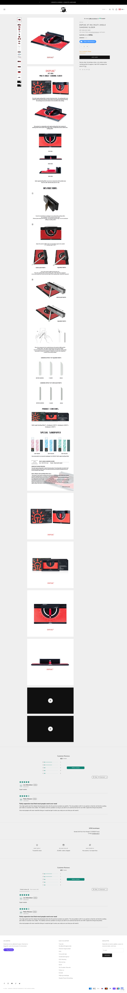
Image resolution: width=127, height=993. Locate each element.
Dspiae (81, 22)
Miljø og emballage (64, 975)
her (85, 66)
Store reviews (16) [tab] (34, 889)
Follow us (61, 970)
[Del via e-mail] (89, 69)
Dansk (103, 9)
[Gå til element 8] (19, 85)
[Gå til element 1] (19, 20)
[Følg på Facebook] (4, 983)
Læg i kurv (95, 57)
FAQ (60, 951)
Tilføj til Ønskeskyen (89, 41)
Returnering (62, 962)
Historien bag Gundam (65, 948)
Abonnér (107, 955)
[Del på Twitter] (84, 69)
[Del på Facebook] (82, 69)
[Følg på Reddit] (19, 983)
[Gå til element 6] (19, 77)
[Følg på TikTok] (15, 983)
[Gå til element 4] (19, 67)
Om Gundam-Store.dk (64, 967)
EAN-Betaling (62, 959)
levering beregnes (94, 32)
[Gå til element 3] (19, 61)
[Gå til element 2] (19, 40)
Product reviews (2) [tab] (24, 889)
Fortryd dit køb (63, 954)
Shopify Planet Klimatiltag (66, 978)
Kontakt (61, 973)
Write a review (76, 768)
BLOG (60, 965)
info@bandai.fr (96, 833)
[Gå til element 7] (19, 82)
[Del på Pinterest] (87, 69)
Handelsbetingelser (64, 957)
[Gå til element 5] (19, 72)
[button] (52, 762)
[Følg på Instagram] (8, 983)
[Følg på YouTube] (12, 983)
